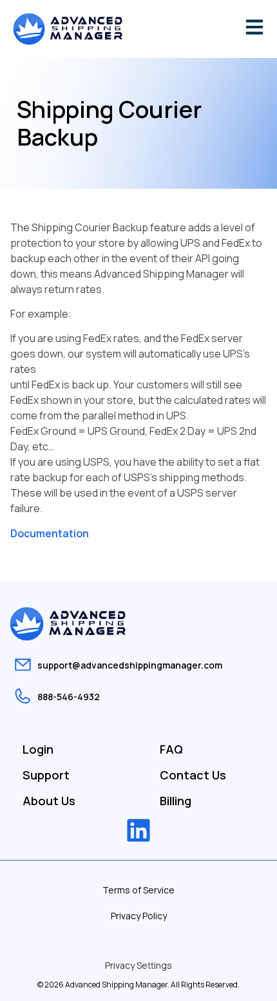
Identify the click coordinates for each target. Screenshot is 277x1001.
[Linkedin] (138, 830)
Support (46, 775)
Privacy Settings (138, 965)
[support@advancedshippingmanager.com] (23, 664)
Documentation (49, 533)
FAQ (171, 749)
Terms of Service (138, 890)
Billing (175, 800)
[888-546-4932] (23, 696)
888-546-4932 (68, 697)
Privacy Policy (139, 916)
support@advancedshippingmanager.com (129, 665)
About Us (49, 800)
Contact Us (193, 775)
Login (38, 749)
